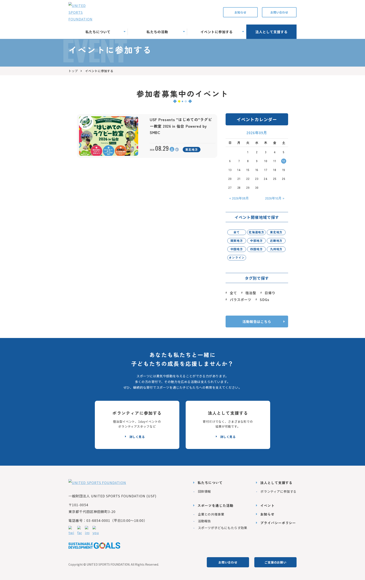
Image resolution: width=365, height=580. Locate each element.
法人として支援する (276, 482)
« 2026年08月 (239, 198)
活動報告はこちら (256, 321)
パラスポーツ (240, 299)
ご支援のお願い (275, 562)
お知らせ (240, 12)
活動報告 (204, 521)
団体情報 (204, 491)
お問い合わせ (279, 12)
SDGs (264, 299)
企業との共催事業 (211, 514)
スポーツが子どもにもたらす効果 (222, 527)
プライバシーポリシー (278, 522)
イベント (267, 505)
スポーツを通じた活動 (215, 505)
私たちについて (210, 482)
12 (283, 161)
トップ (73, 71)
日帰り (270, 292)
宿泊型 (250, 292)
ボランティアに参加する (278, 491)
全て (233, 292)
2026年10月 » (274, 198)
